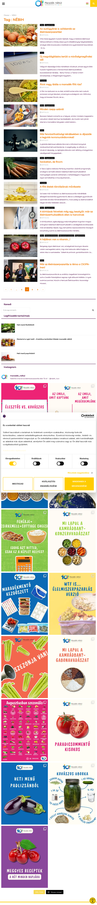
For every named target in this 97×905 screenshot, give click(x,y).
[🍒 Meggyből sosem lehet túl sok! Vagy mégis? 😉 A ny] (24, 857)
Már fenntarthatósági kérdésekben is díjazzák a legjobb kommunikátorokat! (66, 135)
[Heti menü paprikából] (8, 356)
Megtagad (17, 484)
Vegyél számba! (80, 235)
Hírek (42, 25)
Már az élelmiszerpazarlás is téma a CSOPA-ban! (65, 265)
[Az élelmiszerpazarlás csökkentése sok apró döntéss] (72, 604)
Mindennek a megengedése (79, 484)
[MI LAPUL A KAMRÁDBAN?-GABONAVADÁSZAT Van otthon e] (72, 667)
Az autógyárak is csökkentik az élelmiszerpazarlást (57, 30)
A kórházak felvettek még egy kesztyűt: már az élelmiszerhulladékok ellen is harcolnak (66, 212)
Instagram (10, 367)
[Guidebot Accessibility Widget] (92, 900)
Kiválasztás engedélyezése (48, 484)
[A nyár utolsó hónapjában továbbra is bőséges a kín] (24, 730)
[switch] (36, 463)
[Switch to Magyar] (87, 3)
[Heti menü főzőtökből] (8, 328)
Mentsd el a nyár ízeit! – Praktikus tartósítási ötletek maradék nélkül (44, 339)
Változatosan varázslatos (66, 235)
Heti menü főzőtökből (25, 324)
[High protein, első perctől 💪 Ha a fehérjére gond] (24, 540)
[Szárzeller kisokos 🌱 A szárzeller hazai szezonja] (24, 667)
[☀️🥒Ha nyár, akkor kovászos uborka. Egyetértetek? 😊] (72, 794)
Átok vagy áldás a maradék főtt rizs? (61, 84)
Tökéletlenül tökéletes (51, 235)
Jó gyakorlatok (49, 25)
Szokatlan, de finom (51, 161)
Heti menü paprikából (26, 353)
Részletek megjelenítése (78, 473)
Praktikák (43, 80)
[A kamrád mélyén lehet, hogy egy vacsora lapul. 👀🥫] (72, 540)
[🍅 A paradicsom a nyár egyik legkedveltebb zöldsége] (72, 730)
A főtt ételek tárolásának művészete (60, 186)
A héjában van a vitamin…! (55, 239)
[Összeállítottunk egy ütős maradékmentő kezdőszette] (24, 604)
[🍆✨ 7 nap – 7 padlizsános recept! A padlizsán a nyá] (24, 794)
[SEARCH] (93, 310)
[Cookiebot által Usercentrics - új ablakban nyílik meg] (83, 416)
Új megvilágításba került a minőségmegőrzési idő (66, 57)
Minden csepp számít (52, 109)
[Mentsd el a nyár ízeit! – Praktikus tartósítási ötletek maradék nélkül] (8, 342)
